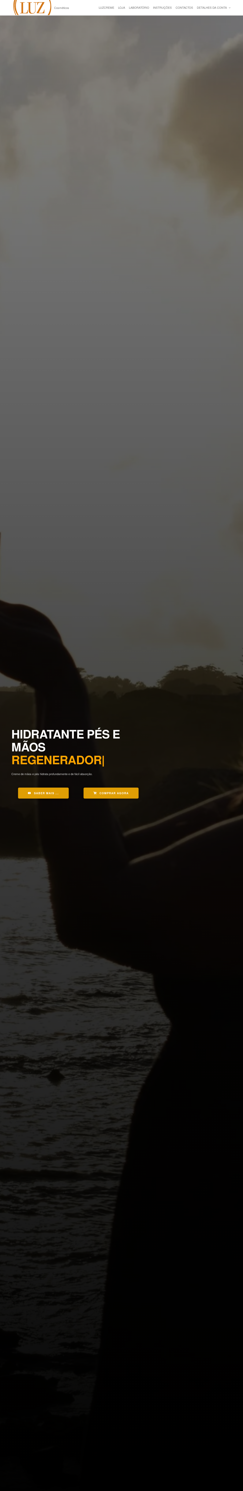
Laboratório (139, 7)
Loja (121, 7)
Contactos (184, 7)
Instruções (162, 7)
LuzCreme (106, 7)
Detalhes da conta (212, 7)
